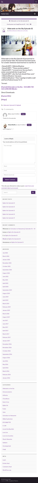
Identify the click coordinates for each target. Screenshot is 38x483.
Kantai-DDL (6, 96)
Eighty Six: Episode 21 (9, 210)
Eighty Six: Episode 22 (9, 206)
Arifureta (5, 395)
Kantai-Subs (5, 14)
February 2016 (7, 374)
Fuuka (4, 409)
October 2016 (7, 351)
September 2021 (7, 269)
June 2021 (5, 276)
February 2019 (7, 307)
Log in (4, 460)
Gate (4, 412)
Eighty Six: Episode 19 (9, 218)
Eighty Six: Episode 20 (9, 214)
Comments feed (7, 466)
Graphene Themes (13, 480)
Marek (4, 239)
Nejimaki (18, 105)
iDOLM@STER (7, 422)
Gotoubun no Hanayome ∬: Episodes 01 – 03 (23, 228)
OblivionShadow (12, 30)
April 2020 (5, 286)
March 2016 (6, 371)
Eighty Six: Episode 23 (9, 203)
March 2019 (6, 303)
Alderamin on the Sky (23, 30)
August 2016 (6, 357)
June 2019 (5, 297)
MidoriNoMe (12, 125)
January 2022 (6, 259)
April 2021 (5, 283)
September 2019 (7, 290)
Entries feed (6, 463)
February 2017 (7, 337)
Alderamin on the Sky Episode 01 (20, 21)
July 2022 (5, 253)
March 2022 (6, 256)
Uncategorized (7, 446)
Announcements (7, 392)
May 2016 (5, 364)
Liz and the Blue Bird (8, 429)
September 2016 (7, 354)
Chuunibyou (6, 398)
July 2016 (5, 361)
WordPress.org (7, 470)
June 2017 (5, 324)
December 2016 (7, 344)
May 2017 (5, 327)
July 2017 (5, 320)
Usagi (4, 449)
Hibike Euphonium (8, 419)
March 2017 (6, 334)
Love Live (5, 432)
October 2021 (7, 266)
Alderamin (6, 105)
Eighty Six (5, 405)
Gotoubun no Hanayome (9, 415)
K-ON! (4, 425)
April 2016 (5, 367)
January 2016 (6, 378)
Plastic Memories (7, 439)
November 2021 (7, 263)
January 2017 (6, 340)
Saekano (5, 442)
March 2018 (6, 313)
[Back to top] (34, 479)
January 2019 (6, 310)
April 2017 (5, 330)
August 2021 (6, 273)
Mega (4, 100)
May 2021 (5, 280)
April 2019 (5, 300)
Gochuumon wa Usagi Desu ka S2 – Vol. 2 (18, 24)
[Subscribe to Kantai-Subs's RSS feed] (2, 1)
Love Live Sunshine (8, 436)
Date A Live (6, 402)
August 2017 (6, 317)
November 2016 (7, 347)
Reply (23, 114)
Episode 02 (13, 105)
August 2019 (6, 293)
